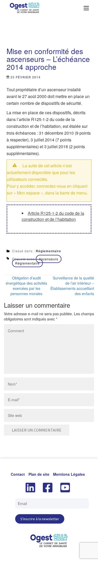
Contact (18, 474)
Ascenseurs (48, 259)
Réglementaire (48, 251)
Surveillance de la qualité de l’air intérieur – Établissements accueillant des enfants (72, 285)
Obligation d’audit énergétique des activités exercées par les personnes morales (26, 285)
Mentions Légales (69, 474)
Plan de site (38, 474)
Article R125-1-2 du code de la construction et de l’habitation (53, 216)
